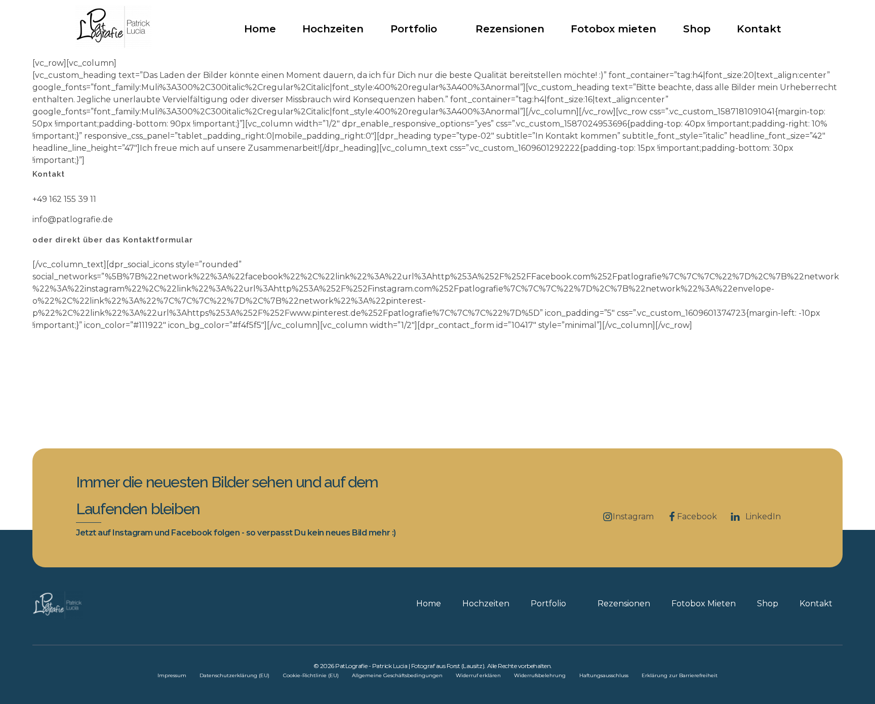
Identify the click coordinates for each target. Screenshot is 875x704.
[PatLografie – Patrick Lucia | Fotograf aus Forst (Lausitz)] (113, 27)
